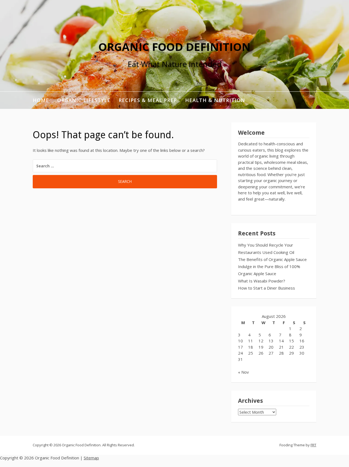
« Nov (243, 372)
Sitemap (91, 457)
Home (41, 100)
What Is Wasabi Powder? (261, 281)
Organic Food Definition (174, 46)
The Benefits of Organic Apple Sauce (272, 259)
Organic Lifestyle (83, 100)
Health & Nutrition (215, 100)
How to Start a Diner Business (266, 288)
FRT (313, 445)
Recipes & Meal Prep (148, 100)
